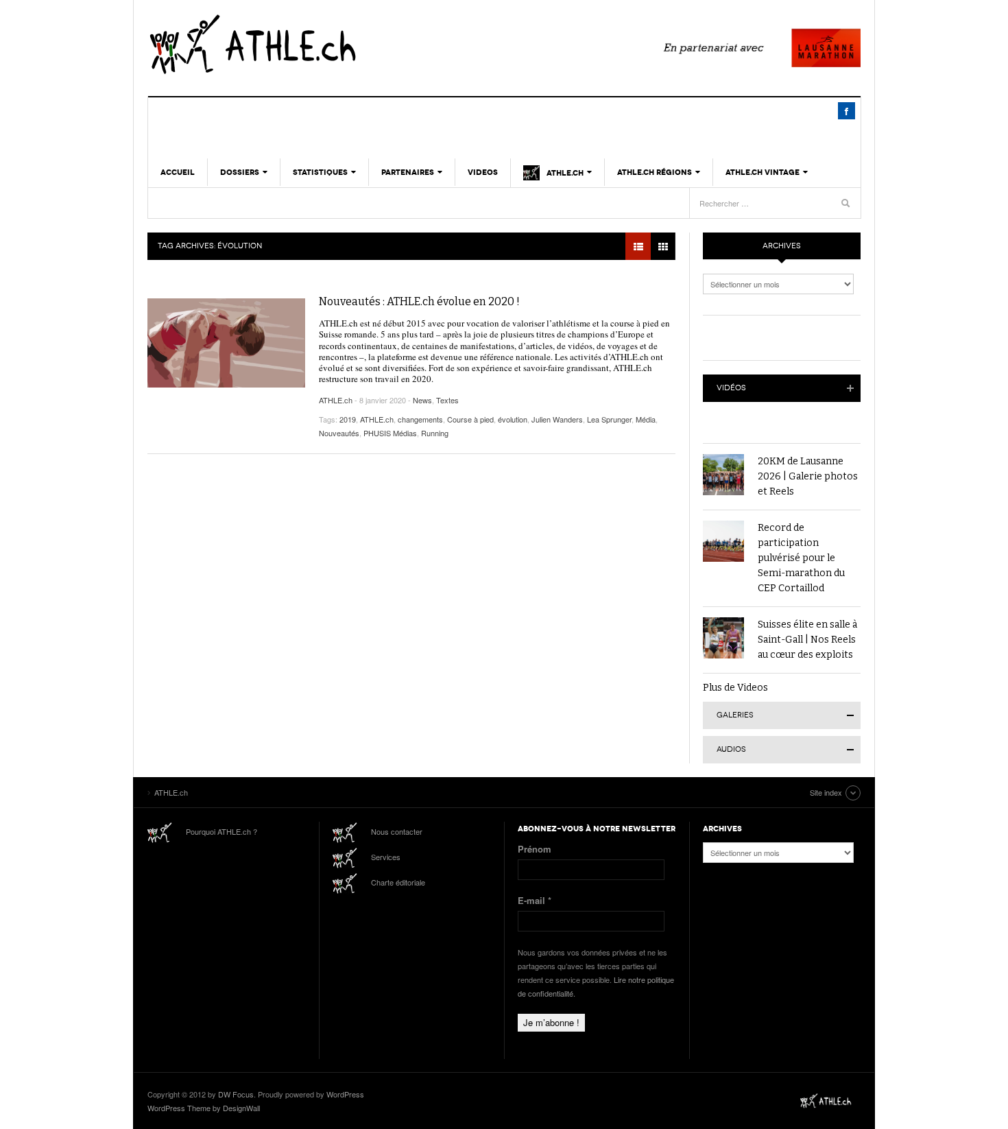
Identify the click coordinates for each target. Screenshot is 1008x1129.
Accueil (177, 172)
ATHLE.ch (322, 44)
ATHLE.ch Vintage (762, 172)
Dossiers (239, 172)
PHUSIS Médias (390, 432)
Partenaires (407, 172)
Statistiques (320, 172)
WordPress (345, 1094)
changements (420, 419)
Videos (483, 172)
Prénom (534, 848)
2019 (347, 419)
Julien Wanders (557, 419)
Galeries (735, 715)
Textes (447, 399)
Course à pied (470, 419)
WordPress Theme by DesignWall (203, 1107)
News (422, 399)
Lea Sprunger (609, 419)
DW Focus (236, 1094)
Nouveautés (339, 432)
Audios (731, 749)
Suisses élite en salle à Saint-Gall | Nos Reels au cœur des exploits (807, 640)
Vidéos (731, 387)
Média (646, 419)
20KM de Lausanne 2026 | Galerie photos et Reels (808, 476)
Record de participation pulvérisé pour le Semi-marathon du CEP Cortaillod (801, 558)
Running (434, 432)
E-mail (534, 900)
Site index (826, 792)
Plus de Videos (735, 687)
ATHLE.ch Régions (654, 172)
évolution (512, 419)
